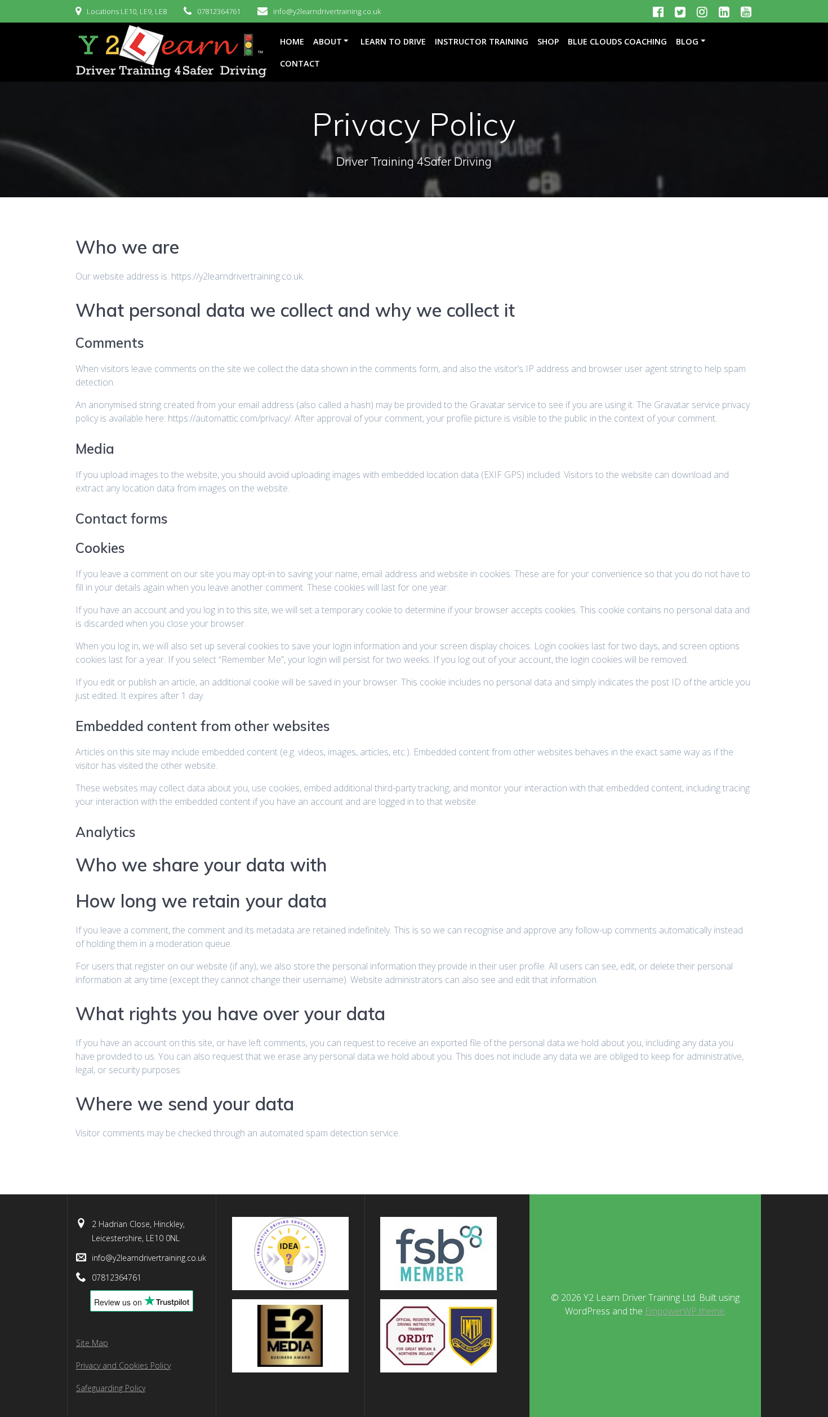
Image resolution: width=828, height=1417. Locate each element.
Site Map (92, 1343)
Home (292, 41)
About (327, 41)
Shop (548, 41)
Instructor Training (481, 41)
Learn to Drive (393, 41)
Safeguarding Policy (110, 1388)
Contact (300, 63)
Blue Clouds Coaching (617, 41)
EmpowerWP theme (684, 1311)
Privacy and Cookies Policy (123, 1365)
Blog (687, 41)
